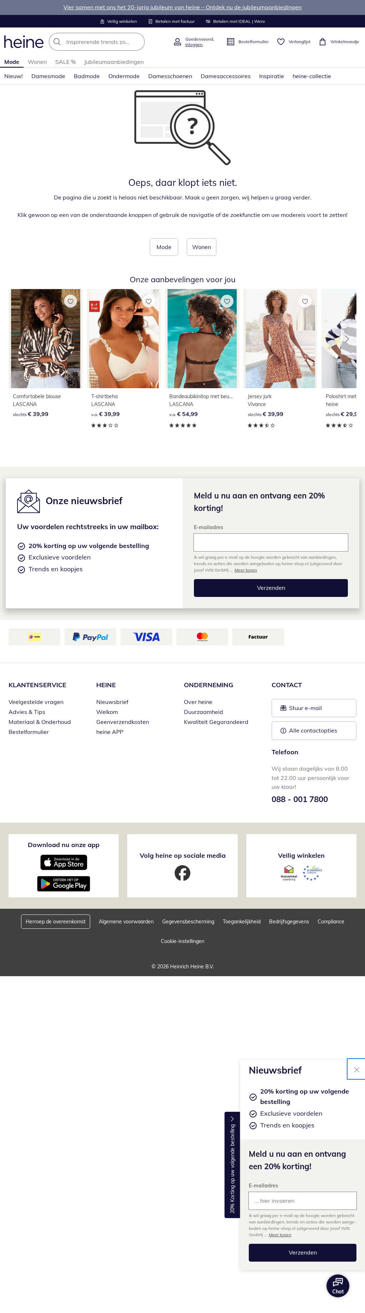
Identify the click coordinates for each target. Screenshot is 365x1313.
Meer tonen (280, 1234)
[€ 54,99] (202, 338)
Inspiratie (271, 76)
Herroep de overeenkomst (56, 921)
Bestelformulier (29, 731)
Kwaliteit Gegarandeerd (216, 721)
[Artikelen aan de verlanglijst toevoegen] (70, 301)
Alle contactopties (313, 730)
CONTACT (287, 685)
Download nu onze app (63, 845)
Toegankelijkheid (242, 921)
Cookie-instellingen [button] (182, 941)
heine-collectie (312, 76)
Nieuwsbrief (112, 701)
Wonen (37, 61)
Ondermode (124, 76)
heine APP (109, 731)
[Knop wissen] (137, 42)
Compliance (331, 921)
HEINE (106, 685)
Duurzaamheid (203, 711)
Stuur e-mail (305, 710)
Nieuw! (13, 76)
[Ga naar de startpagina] (23, 41)
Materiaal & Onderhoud (40, 721)
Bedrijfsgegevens (289, 921)
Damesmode (48, 76)
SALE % (65, 61)
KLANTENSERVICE (37, 685)
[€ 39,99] (46, 338)
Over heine (198, 701)
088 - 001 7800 (300, 799)
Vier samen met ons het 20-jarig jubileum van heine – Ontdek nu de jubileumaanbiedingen (182, 7)
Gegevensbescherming (188, 921)
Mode (11, 61)
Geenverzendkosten (122, 721)
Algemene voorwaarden (126, 921)
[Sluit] (357, 1069)
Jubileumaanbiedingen (114, 61)
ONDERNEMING (208, 685)
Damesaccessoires (226, 76)
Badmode (87, 76)
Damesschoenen (170, 76)
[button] (348, 339)
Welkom (107, 711)
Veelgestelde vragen (36, 701)
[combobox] (108, 41)
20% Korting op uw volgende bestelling (232, 1169)
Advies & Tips (27, 711)
